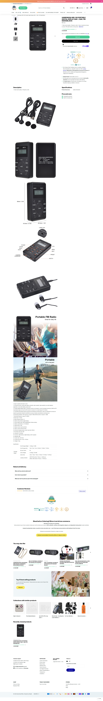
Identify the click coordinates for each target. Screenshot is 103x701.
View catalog (22, 7)
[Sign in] (87, 8)
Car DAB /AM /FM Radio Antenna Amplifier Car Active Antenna (67, 562)
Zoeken (63, 8)
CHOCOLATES (79, 12)
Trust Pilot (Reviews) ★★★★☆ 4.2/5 (73, 684)
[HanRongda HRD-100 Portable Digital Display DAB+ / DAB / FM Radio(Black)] (20, 630)
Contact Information (43, 660)
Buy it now (76, 41)
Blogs (67, 687)
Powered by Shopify (28, 693)
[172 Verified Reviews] (51, 504)
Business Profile (16, 685)
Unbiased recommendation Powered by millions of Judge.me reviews (51, 535)
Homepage (14, 15)
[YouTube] (67, 661)
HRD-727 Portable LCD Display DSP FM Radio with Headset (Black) (51, 564)
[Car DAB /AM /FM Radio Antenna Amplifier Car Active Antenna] (67, 552)
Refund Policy (42, 663)
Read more (81, 26)
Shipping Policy (43, 665)
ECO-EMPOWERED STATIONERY (52, 12)
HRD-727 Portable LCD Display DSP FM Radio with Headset (36, 562)
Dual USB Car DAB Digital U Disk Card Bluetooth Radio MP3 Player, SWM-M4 (82, 562)
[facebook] (69, 661)
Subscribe (71, 670)
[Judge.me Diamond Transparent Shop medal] (78, 56)
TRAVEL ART (62, 12)
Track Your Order (43, 684)
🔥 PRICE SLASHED (40, 12)
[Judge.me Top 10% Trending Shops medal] (81, 60)
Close (101, 1)
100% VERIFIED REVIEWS (56, 659)
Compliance (42, 673)
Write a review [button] (82, 491)
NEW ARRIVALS (25, 12)
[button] (65, 36)
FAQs (67, 685)
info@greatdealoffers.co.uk (21, 666)
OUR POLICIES (42, 658)
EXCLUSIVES (32, 12)
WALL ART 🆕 (18, 12)
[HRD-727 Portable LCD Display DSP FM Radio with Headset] (36, 552)
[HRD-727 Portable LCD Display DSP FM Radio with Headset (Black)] (51, 552)
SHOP (14, 682)
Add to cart (77, 37)
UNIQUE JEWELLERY (71, 12)
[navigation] (11, 3)
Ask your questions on (21, 668)
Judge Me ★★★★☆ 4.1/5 (58, 661)
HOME (13, 12)
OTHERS (68, 682)
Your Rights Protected (44, 668)
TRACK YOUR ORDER (44, 682)
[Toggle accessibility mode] (90, 3)
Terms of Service (43, 667)
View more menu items (84, 12)
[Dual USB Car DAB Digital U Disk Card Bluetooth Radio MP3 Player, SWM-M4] (82, 552)
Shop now (20, 587)
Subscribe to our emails (71, 663)
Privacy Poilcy (42, 662)
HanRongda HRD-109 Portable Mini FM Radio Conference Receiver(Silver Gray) (20, 564)
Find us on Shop (16, 684)
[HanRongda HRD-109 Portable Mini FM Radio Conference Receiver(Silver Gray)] (20, 552)
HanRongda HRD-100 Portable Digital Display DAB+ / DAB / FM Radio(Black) (20, 642)
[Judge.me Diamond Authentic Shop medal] (72, 56)
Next (29, 3)
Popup (75, 29)
